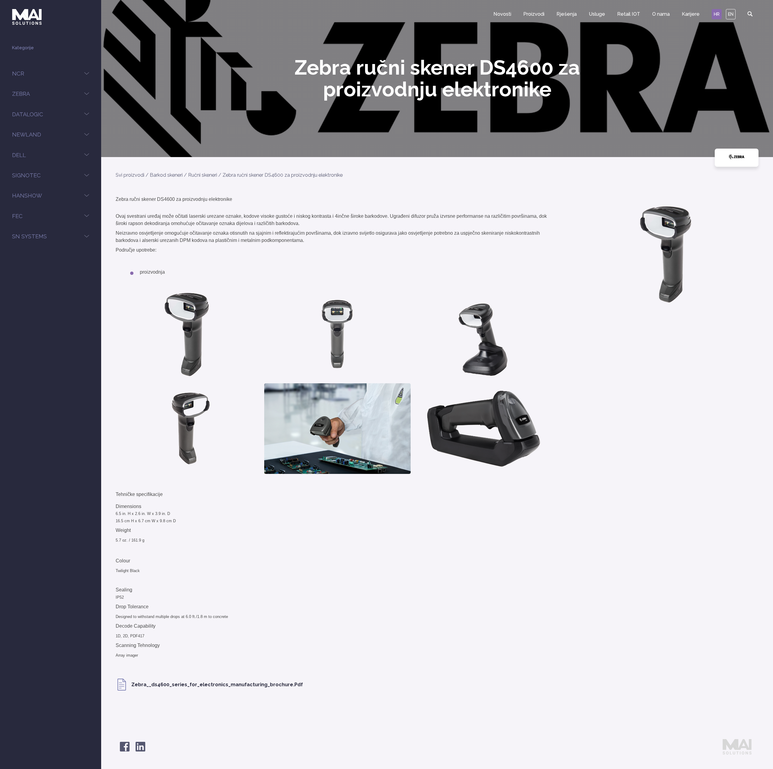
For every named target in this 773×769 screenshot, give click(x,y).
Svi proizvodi (130, 175)
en (730, 14)
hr (717, 14)
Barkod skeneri (166, 175)
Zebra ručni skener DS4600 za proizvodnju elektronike (283, 175)
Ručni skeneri (202, 175)
